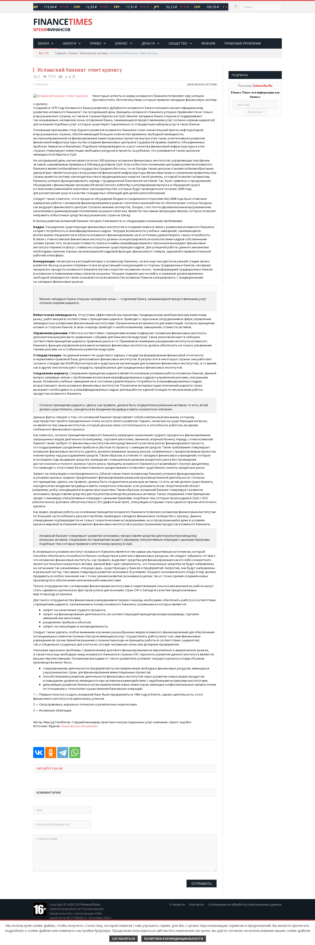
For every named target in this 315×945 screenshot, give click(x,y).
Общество (178, 43)
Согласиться (123, 938)
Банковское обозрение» (80, 726)
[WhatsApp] (74, 752)
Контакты (196, 904)
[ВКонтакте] (38, 752)
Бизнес (121, 43)
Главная (60, 53)
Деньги (148, 43)
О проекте (177, 904)
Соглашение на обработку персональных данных (245, 904)
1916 (51, 76)
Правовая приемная (242, 43)
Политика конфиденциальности (173, 938)
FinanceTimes (91, 904)
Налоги (69, 43)
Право (95, 43)
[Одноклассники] (50, 752)
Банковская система (94, 53)
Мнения (208, 43)
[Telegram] (62, 752)
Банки (43, 43)
